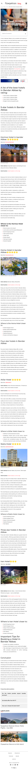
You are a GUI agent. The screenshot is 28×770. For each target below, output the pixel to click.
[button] (2, 3)
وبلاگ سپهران (3, 6)
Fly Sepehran (17, 68)
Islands (17, 756)
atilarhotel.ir (8, 382)
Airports (10, 753)
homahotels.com (9, 255)
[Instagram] (13, 764)
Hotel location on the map (14, 171)
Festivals (11, 756)
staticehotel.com (9, 446)
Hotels (7, 6)
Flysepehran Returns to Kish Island (12, 744)
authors (14, 759)
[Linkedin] (10, 764)
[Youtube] (17, 764)
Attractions (17, 753)
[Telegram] (15, 764)
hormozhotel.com (9, 142)
